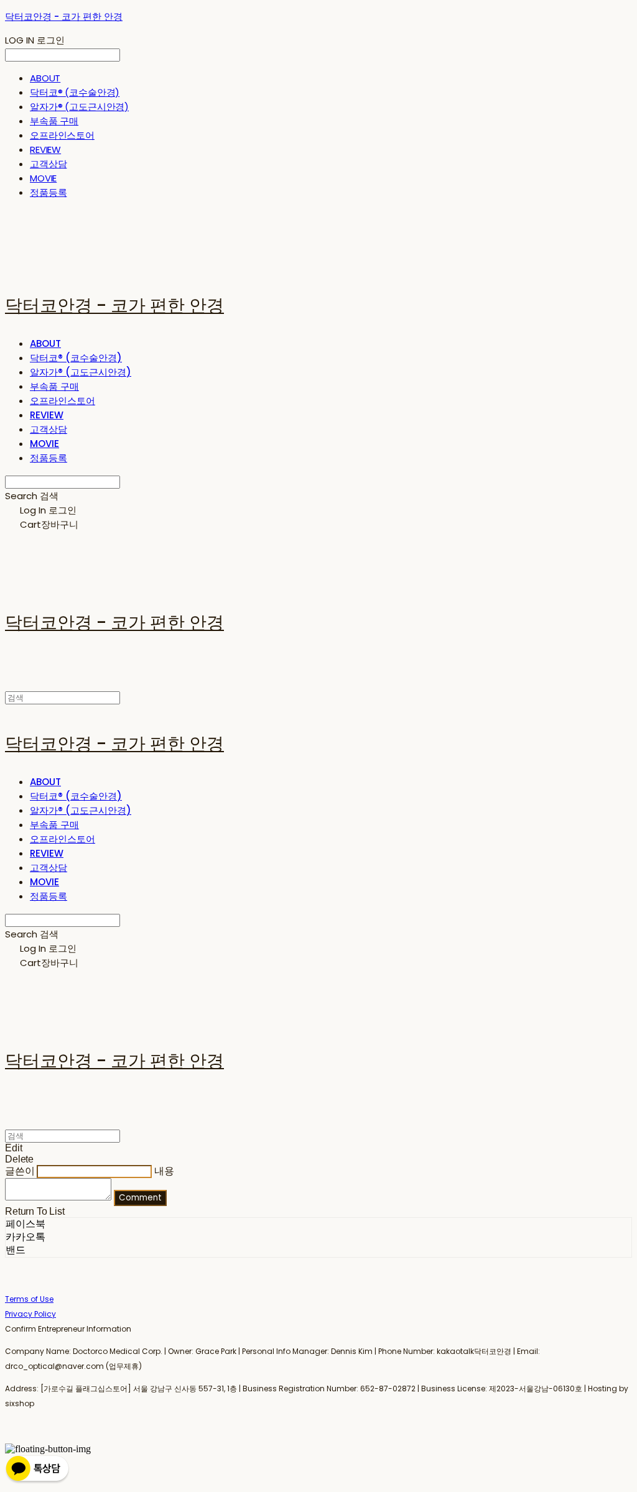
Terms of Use (29, 1299)
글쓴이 (20, 1171)
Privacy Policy (30, 1314)
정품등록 (48, 192)
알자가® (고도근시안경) (79, 106)
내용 (164, 1171)
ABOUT (45, 78)
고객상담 (48, 163)
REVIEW (45, 149)
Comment (140, 1198)
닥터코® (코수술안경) (74, 92)
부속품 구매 (54, 120)
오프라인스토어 (62, 135)
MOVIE (43, 178)
